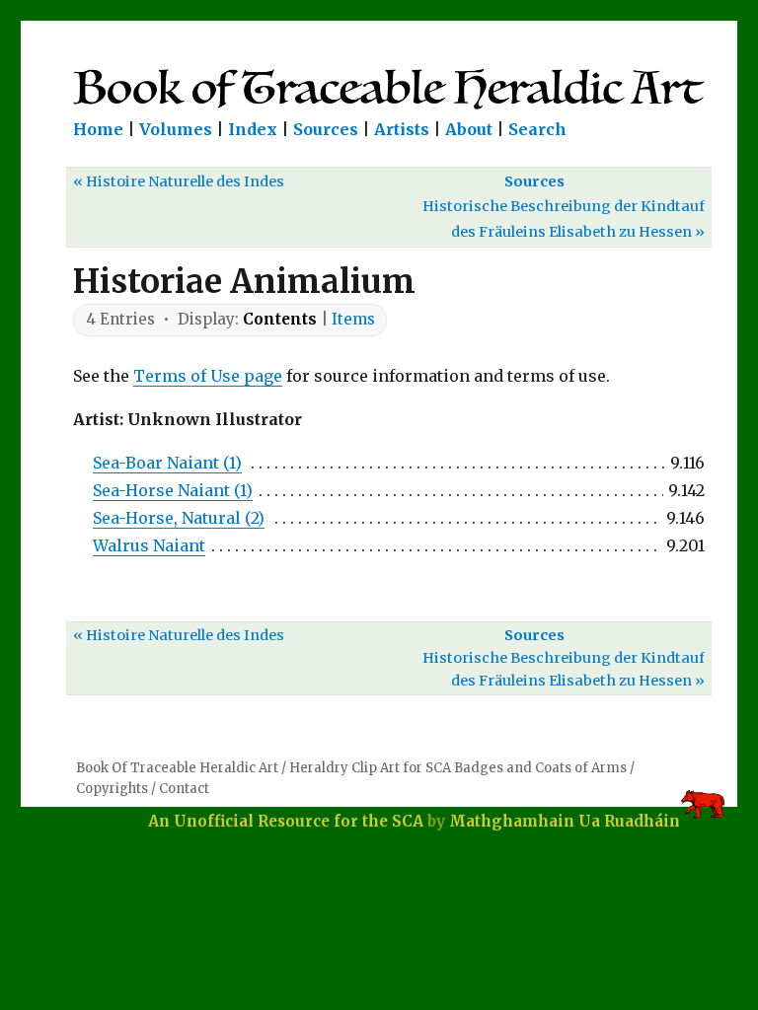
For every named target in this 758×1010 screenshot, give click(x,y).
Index (252, 129)
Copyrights (112, 788)
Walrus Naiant (149, 545)
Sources (325, 129)
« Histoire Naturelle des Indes (178, 181)
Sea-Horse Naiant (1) (173, 490)
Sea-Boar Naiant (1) (167, 462)
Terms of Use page (207, 376)
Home (98, 129)
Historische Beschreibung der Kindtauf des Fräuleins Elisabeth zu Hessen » (563, 218)
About (469, 129)
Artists (401, 129)
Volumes (175, 129)
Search (537, 129)
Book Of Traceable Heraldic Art (177, 767)
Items (353, 319)
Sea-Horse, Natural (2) (179, 518)
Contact (184, 788)
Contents (280, 319)
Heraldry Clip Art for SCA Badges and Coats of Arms (458, 767)
